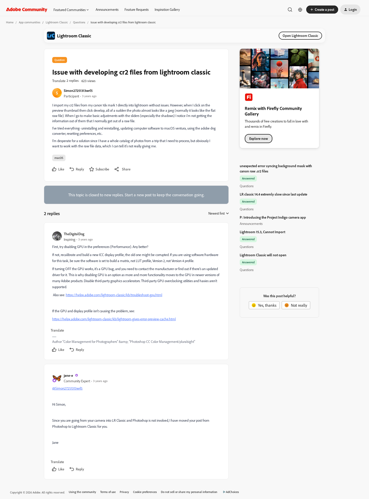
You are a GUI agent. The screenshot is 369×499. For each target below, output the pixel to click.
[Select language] (300, 10)
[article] (136, 292)
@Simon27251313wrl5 (67, 388)
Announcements (107, 9)
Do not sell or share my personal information (189, 492)
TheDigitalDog (74, 234)
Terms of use (108, 492)
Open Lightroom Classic (300, 35)
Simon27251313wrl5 (78, 90)
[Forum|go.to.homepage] (26, 10)
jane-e (68, 375)
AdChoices (232, 492)
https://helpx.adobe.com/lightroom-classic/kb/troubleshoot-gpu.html (114, 295)
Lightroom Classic (57, 22)
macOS (58, 158)
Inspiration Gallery (167, 9)
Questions (79, 22)
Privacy (124, 492)
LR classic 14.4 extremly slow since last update (273, 194)
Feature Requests (137, 9)
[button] (322, 10)
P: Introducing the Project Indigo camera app (273, 217)
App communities (29, 22)
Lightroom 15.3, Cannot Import (262, 232)
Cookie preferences (145, 492)
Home (10, 22)
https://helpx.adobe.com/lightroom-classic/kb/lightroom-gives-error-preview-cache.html (114, 319)
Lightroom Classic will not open (263, 255)
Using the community (82, 492)
